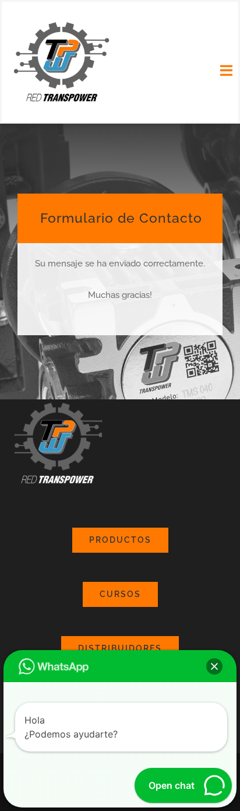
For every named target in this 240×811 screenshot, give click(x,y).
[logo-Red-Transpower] (61, 23)
